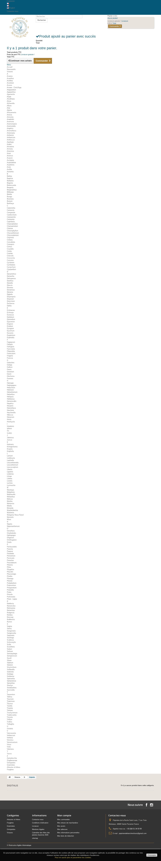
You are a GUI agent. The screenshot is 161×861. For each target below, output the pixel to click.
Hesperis (10, 406)
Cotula (9, 251)
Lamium (10, 456)
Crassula (10, 256)
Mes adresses (62, 829)
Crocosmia (11, 258)
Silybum (10, 665)
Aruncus (10, 156)
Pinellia (9, 576)
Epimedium (11, 319)
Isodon (9, 433)
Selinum (10, 651)
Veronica (10, 740)
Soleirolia (10, 672)
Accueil (9, 67)
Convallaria (11, 242)
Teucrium (10, 699)
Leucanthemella (12, 463)
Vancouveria (11, 733)
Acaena (9, 76)
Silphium (10, 663)
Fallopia (10, 344)
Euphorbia (10, 337)
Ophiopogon (11, 535)
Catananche (11, 217)
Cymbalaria (11, 265)
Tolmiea (10, 710)
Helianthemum (12, 392)
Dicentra (10, 287)
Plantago (10, 578)
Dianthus (10, 281)
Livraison (35, 826)
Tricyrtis (10, 717)
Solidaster (10, 676)
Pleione (9, 581)
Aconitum (10, 83)
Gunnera (10, 378)
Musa (9, 519)
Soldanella (10, 669)
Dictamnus (11, 290)
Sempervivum (12, 656)
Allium (9, 106)
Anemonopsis (12, 124)
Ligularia (10, 472)
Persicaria (10, 558)
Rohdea (9, 615)
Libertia (9, 469)
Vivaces (10, 71)
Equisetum (11, 322)
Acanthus (10, 78)
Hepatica (10, 403)
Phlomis (10, 565)
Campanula (11, 212)
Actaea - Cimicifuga (14, 87)
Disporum (10, 299)
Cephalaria (11, 222)
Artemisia (10, 151)
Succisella (10, 690)
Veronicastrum (12, 742)
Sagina (9, 626)
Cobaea (9, 240)
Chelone (10, 228)
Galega (9, 365)
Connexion (11, 1)
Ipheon (9, 428)
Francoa (10, 358)
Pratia (9, 592)
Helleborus (11, 399)
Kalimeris (10, 444)
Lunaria (9, 481)
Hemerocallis (11, 401)
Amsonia (10, 117)
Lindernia (10, 474)
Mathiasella (11, 494)
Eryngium (10, 328)
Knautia (9, 449)
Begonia (10, 183)
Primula (9, 594)
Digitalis (10, 294)
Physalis (10, 572)
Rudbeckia (11, 619)
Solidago (10, 674)
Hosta (9, 419)
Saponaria (10, 635)
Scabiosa (10, 640)
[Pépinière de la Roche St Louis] (19, 27)
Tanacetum (11, 694)
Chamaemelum (12, 226)
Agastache (11, 94)
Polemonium (11, 585)
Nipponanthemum (13, 526)
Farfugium (10, 347)
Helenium (10, 390)
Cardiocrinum (11, 215)
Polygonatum (11, 588)
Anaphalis (10, 119)
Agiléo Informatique (24, 845)
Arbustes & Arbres (13, 767)
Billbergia (10, 192)
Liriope (9, 476)
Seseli (9, 658)
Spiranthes (11, 683)
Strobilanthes (11, 688)
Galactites (10, 362)
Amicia (9, 115)
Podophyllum (11, 583)
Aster (9, 167)
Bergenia (10, 187)
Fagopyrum (11, 342)
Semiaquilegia (12, 653)
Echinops (10, 312)
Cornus (9, 247)
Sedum (9, 649)
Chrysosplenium (13, 235)
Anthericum (11, 137)
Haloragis (10, 383)
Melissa (10, 499)
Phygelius (10, 569)
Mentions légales (38, 829)
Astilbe (9, 169)
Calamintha (11, 208)
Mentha (9, 501)
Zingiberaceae (12, 760)
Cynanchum (11, 267)
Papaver (10, 551)
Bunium (9, 201)
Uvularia (10, 729)
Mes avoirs (61, 826)
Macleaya (10, 490)
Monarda (10, 508)
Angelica (10, 128)
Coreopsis (10, 244)
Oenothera (10, 531)
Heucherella (11, 413)
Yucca (9, 754)
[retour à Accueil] (9, 777)
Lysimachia (11, 485)
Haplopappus (11, 385)
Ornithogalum (12, 540)
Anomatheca (11, 131)
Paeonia (10, 549)
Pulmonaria (11, 597)
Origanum (10, 538)
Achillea (10, 81)
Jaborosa (10, 438)
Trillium (9, 719)
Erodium (10, 326)
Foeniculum (11, 353)
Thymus (10, 704)
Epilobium (10, 317)
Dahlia (9, 306)
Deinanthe (10, 276)
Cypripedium (11, 269)
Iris (8, 431)
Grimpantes (11, 763)
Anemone (10, 122)
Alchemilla (10, 103)
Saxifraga (10, 638)
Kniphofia (10, 451)
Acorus (9, 85)
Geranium (10, 372)
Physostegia (11, 574)
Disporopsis (11, 297)
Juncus (9, 440)
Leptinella (10, 460)
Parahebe (10, 553)
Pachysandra (11, 547)
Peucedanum (11, 563)
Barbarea (10, 181)
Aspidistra (10, 165)
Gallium (9, 367)
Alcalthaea (11, 99)
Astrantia (10, 172)
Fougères (10, 769)
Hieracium (10, 417)
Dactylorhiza (11, 274)
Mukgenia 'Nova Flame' (15, 515)
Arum (9, 153)
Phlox (9, 567)
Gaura (9, 369)
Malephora (10, 492)
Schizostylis (11, 642)
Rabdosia (10, 603)
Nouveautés (11, 69)
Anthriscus (11, 140)
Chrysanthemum (13, 233)
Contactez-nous (12, 11)
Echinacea (11, 310)
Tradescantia (11, 715)
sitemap (35, 838)
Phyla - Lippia (12, 599)
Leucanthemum (12, 465)
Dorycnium (11, 301)
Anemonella (11, 126)
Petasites (10, 560)
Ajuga (9, 97)
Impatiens (10, 426)
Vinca (9, 744)
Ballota (9, 176)
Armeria (10, 149)
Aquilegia (10, 142)
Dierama (10, 292)
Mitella (9, 506)
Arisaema (10, 147)
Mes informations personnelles (68, 833)
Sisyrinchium (11, 667)
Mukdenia (10, 513)
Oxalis (9, 542)
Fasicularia (11, 349)
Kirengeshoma (12, 447)
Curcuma (10, 260)
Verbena (10, 738)
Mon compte (64, 815)
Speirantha (11, 679)
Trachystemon (12, 713)
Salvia (9, 628)
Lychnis (10, 483)
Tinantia (10, 708)
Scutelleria (11, 647)
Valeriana (10, 749)
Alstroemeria (11, 112)
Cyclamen (10, 262)
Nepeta (9, 524)
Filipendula (11, 351)
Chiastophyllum (12, 231)
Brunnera (10, 199)
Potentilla (10, 590)
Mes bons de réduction (65, 836)
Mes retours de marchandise (67, 823)
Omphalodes (11, 533)
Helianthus (11, 394)
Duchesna (10, 303)
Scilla (9, 644)
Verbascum (11, 735)
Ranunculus (11, 606)
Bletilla (9, 194)
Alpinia (9, 110)
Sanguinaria (11, 631)
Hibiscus (10, 415)
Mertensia (10, 503)
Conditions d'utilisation (40, 823)
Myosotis (10, 517)
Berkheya (10, 203)
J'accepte (152, 855)
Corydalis (10, 249)
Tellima (9, 697)
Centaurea (10, 219)
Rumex (9, 622)
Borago (9, 197)
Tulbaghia (10, 724)
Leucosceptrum (12, 467)
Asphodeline (11, 162)
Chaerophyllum (12, 224)
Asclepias (10, 160)
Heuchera (10, 410)
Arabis (9, 144)
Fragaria (10, 356)
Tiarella (9, 706)
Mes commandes (63, 819)
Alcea (9, 101)
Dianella (10, 283)
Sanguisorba (11, 633)
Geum (9, 374)
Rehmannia (11, 608)
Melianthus (11, 497)
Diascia (9, 285)
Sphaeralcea (11, 681)
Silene (9, 660)
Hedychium (11, 388)
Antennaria (11, 133)
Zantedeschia (12, 758)
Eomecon (10, 315)
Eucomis (10, 333)
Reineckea (11, 610)
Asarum (10, 158)
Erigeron (10, 324)
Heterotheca (11, 408)
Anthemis (10, 135)
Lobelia (9, 478)
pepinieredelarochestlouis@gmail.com (133, 833)
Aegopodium (11, 90)
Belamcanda (11, 185)
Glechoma (10, 376)
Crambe (10, 253)
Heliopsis (10, 397)
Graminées (11, 765)
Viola (9, 747)
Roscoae (10, 617)
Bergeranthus (12, 190)
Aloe (8, 108)
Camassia (10, 210)
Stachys (10, 685)
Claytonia (10, 237)
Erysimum (10, 331)
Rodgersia (10, 613)
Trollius (9, 722)
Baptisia (10, 178)
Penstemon (11, 556)
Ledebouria (11, 458)
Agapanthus (11, 92)
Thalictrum (11, 701)
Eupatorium (11, 335)
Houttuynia (11, 422)
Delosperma (11, 278)
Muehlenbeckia (12, 510)
